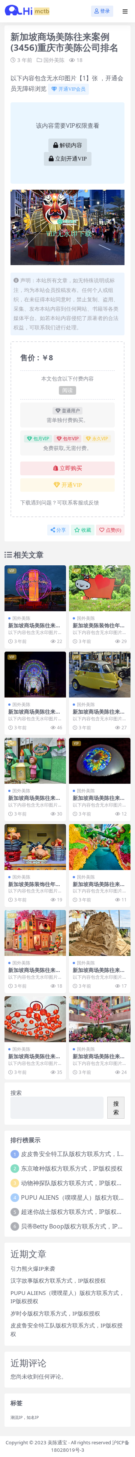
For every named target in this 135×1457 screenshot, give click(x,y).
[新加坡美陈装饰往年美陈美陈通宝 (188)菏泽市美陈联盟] (35, 847)
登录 (105, 11)
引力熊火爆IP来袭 (32, 1268)
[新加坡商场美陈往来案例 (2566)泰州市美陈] (99, 1019)
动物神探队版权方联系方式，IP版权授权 (75, 1183)
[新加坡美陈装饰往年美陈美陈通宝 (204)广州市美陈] (99, 588)
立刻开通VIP (71, 159)
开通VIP (72, 485)
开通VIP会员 (72, 89)
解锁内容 (71, 145)
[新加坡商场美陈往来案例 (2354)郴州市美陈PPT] (99, 847)
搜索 (16, 1092)
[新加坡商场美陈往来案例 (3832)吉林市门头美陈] (99, 675)
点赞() (113, 530)
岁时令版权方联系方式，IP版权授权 (55, 1313)
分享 (61, 530)
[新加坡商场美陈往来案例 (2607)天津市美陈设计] (35, 933)
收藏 (86, 530)
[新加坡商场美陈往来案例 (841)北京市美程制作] (99, 761)
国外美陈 (54, 59)
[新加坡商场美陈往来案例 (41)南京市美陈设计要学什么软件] (35, 588)
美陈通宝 (57, 1442)
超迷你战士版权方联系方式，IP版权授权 (75, 1212)
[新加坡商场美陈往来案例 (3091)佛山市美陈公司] (35, 1019)
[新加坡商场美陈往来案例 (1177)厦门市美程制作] (35, 675)
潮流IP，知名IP (24, 1417)
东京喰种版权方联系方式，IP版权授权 (72, 1168)
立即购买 (71, 468)
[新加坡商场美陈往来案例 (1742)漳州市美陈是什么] (35, 761)
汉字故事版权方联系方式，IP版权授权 (58, 1280)
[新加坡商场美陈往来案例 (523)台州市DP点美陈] (99, 933)
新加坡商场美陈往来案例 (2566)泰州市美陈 (99, 1059)
